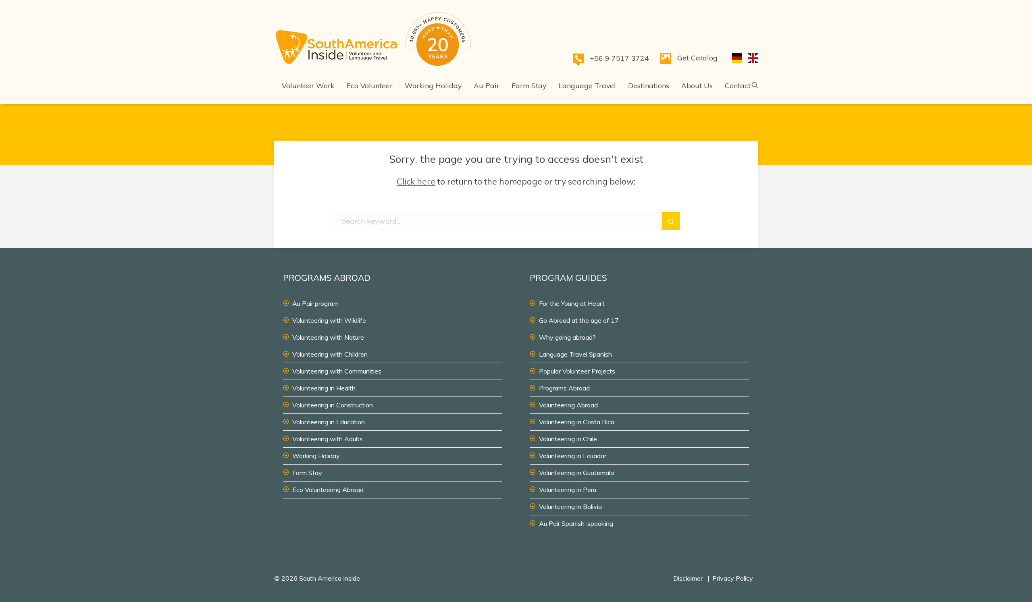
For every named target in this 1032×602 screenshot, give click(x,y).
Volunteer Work (308, 85)
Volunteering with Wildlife (329, 320)
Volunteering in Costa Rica (576, 422)
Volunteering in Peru (567, 490)
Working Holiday (433, 85)
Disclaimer (688, 578)
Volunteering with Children (330, 354)
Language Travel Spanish (575, 354)
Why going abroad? (567, 337)
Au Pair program (315, 303)
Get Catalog (697, 57)
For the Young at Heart (572, 303)
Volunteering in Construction (332, 405)
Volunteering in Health (324, 388)
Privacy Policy (732, 578)
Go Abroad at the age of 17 (579, 320)
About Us (697, 85)
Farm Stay (529, 85)
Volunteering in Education (328, 422)
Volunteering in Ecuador (572, 456)
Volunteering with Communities (336, 371)
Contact (738, 85)
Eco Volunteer (369, 85)
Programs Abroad (564, 388)
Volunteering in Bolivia (570, 506)
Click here (416, 181)
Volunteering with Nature (328, 337)
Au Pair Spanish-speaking (576, 523)
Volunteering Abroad (568, 405)
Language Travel (587, 85)
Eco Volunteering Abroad (328, 490)
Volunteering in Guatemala (576, 473)
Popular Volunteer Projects (577, 371)
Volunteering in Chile (568, 439)
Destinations (648, 85)
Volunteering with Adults (327, 439)
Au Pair (486, 85)
